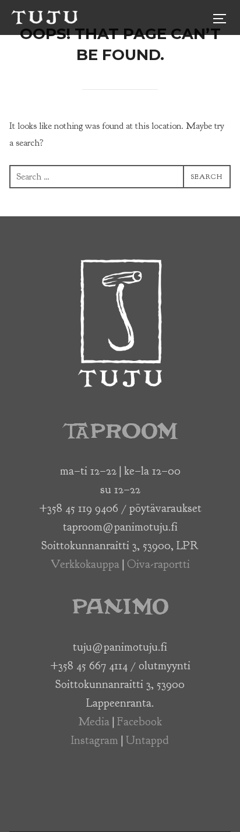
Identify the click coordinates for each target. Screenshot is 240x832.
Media (94, 721)
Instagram (94, 740)
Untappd (147, 740)
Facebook (139, 721)
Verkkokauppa (85, 564)
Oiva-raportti (158, 564)
